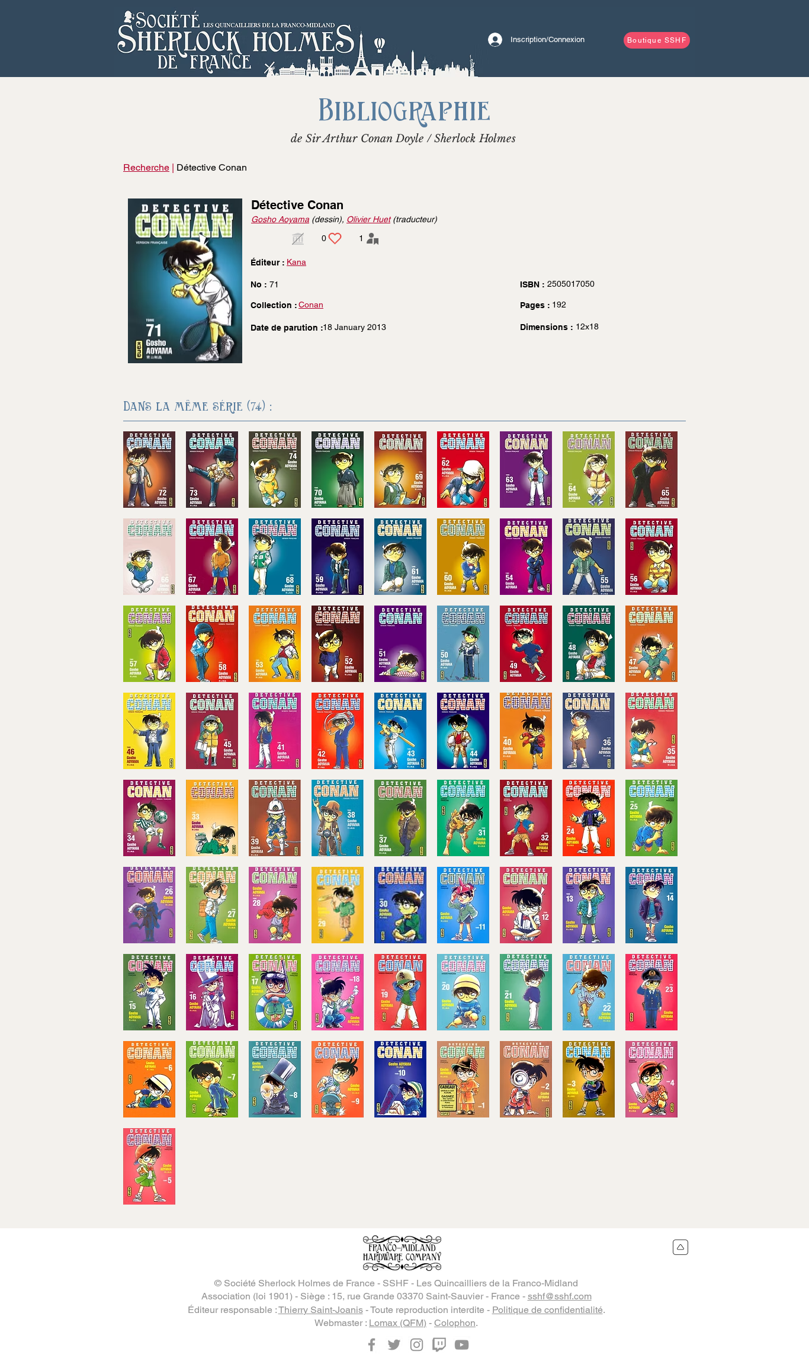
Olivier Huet (368, 219)
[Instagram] (416, 1344)
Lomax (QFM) (397, 1322)
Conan (310, 304)
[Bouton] (235, 38)
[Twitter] (394, 1344)
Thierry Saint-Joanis (320, 1309)
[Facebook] (371, 1344)
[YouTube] (461, 1344)
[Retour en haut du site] (681, 1247)
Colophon (455, 1322)
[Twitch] (439, 1344)
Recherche (146, 167)
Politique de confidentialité (547, 1309)
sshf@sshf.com (560, 1296)
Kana (296, 262)
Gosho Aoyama (280, 219)
